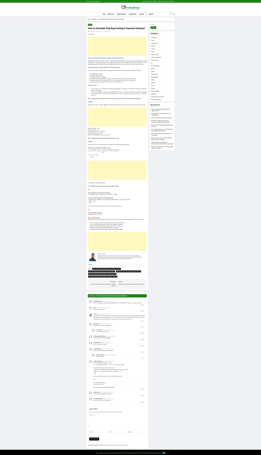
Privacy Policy (171, 1)
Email (110, 432)
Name (91, 432)
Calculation (154, 37)
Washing (141, 14)
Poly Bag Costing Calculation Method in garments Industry (103, 276)
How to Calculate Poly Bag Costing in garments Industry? (106, 268)
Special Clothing (155, 91)
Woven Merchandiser (156, 99)
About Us (145, 1)
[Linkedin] (91, 264)
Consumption (132, 14)
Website (130, 432)
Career (152, 40)
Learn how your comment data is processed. (117, 445)
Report (152, 85)
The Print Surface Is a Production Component (161, 117)
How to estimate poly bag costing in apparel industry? (102, 271)
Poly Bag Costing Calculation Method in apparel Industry (102, 274)
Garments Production (156, 57)
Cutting (153, 49)
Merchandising (121, 14)
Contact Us (149, 1)
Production (110, 14)
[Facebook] (89, 264)
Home (103, 14)
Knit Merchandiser (155, 65)
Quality (153, 82)
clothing (115, 226)
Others (152, 79)
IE (146, 14)
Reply (143, 304)
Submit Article (161, 1)
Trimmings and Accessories (157, 96)
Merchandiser (154, 74)
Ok (163, 452)
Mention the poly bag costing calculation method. (128, 271)
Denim (152, 51)
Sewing (153, 88)
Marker (153, 68)
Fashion (151, 14)
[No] (259, 453)
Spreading (153, 94)
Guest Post (155, 1)
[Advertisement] (117, 46)
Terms (166, 1)
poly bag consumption (114, 88)
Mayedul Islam (92, 31)
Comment (92, 415)
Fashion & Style (154, 54)
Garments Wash (155, 60)
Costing (90, 24)
